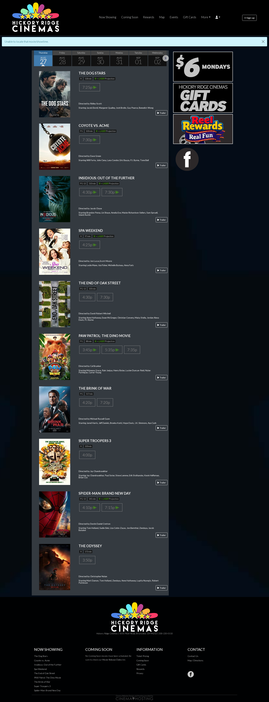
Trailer (162, 113)
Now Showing (107, 17)
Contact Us (193, 656)
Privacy (139, 673)
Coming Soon (129, 17)
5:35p (110, 349)
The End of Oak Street (44, 673)
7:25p (88, 87)
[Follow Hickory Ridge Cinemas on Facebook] (191, 674)
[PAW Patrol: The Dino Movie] (54, 356)
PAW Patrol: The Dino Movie (47, 677)
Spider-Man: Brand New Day (47, 690)
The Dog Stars (41, 656)
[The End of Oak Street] (54, 304)
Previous (35, 58)
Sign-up (250, 17)
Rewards (148, 17)
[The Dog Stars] (54, 93)
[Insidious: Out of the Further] (54, 198)
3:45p (88, 349)
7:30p (88, 139)
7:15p (110, 507)
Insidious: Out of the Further (47, 664)
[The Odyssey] (54, 566)
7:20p (105, 402)
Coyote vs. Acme (42, 660)
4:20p (87, 402)
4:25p (88, 244)
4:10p (88, 507)
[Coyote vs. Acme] (54, 146)
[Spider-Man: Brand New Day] (54, 514)
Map (162, 17)
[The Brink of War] (54, 409)
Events (174, 17)
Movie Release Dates (112, 659)
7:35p (132, 349)
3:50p (87, 560)
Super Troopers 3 (42, 686)
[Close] (263, 41)
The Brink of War (42, 681)
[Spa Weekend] (54, 251)
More (204, 17)
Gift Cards (189, 17)
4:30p (88, 192)
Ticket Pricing (142, 656)
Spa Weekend (40, 669)
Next (166, 58)
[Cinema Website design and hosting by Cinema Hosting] (134, 697)
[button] (218, 17)
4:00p (87, 455)
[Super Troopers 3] (54, 461)
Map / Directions (195, 660)
